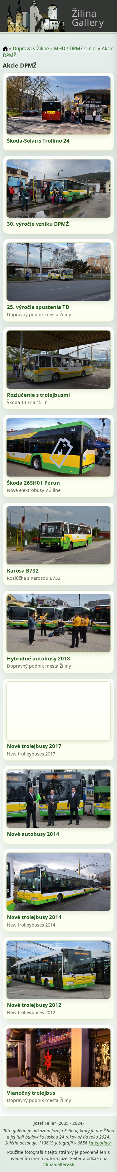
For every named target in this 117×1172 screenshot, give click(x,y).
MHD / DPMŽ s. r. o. (75, 48)
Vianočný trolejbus (31, 1092)
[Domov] (5, 49)
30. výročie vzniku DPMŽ (38, 223)
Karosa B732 (23, 570)
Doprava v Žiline (31, 48)
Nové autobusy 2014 (33, 833)
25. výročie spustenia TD (38, 307)
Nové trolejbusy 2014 (34, 917)
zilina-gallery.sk (58, 1164)
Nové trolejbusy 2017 (34, 746)
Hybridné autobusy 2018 (38, 658)
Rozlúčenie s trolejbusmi (38, 394)
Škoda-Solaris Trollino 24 (38, 140)
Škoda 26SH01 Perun (33, 482)
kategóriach (100, 1143)
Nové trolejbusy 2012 (34, 1004)
